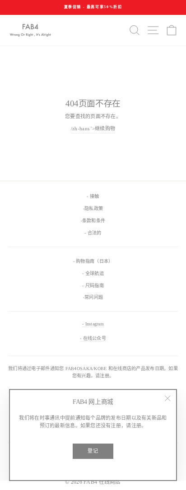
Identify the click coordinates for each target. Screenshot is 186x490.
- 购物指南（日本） (93, 261)
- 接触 (93, 196)
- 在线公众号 (93, 338)
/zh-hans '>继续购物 (93, 128)
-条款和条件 (93, 220)
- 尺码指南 (93, 285)
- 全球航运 (93, 273)
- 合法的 (92, 232)
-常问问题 (93, 297)
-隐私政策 (93, 208)
